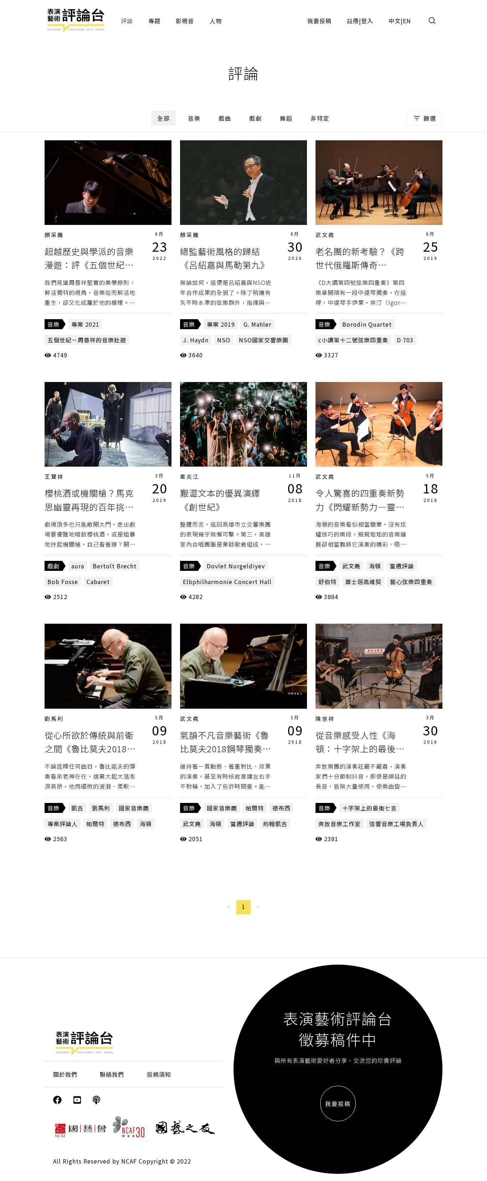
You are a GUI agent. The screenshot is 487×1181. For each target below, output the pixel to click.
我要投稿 (319, 20)
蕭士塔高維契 (363, 581)
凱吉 (77, 808)
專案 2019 (221, 324)
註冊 (353, 20)
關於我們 (65, 1074)
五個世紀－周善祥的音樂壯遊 (86, 340)
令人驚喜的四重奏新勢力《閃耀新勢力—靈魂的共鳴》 (360, 507)
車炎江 (189, 476)
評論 (127, 20)
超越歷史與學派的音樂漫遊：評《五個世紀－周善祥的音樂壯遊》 (89, 265)
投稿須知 (159, 1074)
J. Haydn (196, 340)
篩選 (430, 118)
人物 (216, 20)
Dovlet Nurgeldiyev (236, 566)
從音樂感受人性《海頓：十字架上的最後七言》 (360, 749)
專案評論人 (62, 823)
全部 (163, 118)
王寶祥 (54, 476)
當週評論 (402, 566)
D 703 (405, 340)
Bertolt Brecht (115, 566)
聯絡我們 (112, 1074)
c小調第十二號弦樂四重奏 (353, 340)
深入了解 (108, 182)
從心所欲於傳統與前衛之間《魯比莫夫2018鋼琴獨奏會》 (90, 749)
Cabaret (98, 581)
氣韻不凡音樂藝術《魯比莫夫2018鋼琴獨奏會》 (224, 749)
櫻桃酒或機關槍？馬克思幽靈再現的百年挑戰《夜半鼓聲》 (89, 507)
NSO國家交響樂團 (263, 340)
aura (77, 566)
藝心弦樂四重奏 (411, 581)
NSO (223, 340)
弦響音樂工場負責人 (396, 823)
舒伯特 (327, 581)
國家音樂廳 (134, 808)
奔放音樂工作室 (339, 823)
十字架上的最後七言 (369, 808)
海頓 (375, 566)
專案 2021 (85, 324)
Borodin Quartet (367, 324)
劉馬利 (54, 718)
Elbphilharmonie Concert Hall (227, 581)
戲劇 (255, 118)
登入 (367, 20)
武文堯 (325, 234)
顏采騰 (54, 234)
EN (407, 20)
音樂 (194, 118)
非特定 (320, 118)
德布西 (122, 823)
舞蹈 (286, 118)
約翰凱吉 (275, 823)
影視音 (185, 20)
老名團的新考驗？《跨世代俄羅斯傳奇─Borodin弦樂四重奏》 (363, 265)
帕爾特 (95, 823)
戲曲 (225, 118)
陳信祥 (325, 718)
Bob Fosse (62, 581)
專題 (154, 20)
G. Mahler (257, 324)
